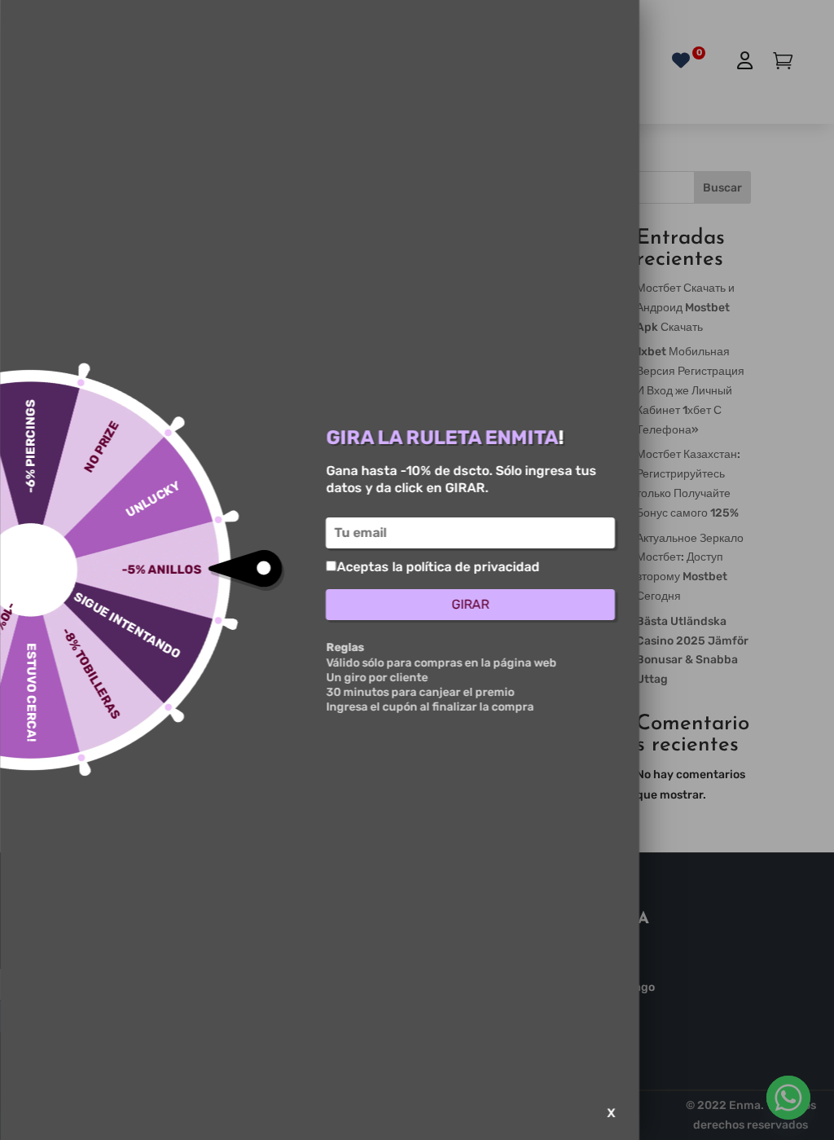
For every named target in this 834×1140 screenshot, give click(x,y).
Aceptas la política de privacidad (437, 566)
